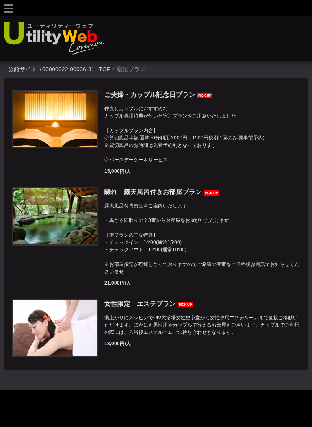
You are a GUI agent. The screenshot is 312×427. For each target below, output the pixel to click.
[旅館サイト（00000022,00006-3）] (158, 38)
